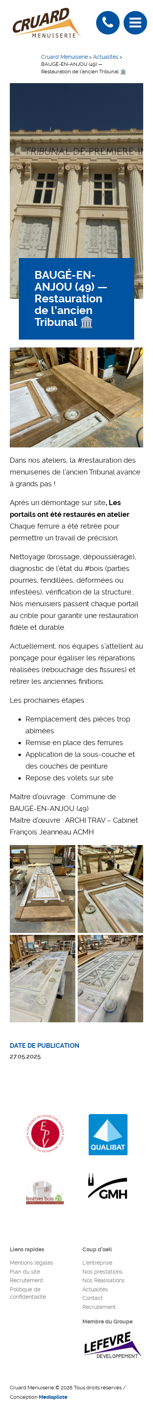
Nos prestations (102, 1272)
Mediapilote (53, 1397)
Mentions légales (31, 1263)
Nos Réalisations (103, 1280)
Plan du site (25, 1272)
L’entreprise (97, 1263)
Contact (92, 1298)
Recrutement (26, 1280)
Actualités (95, 1289)
